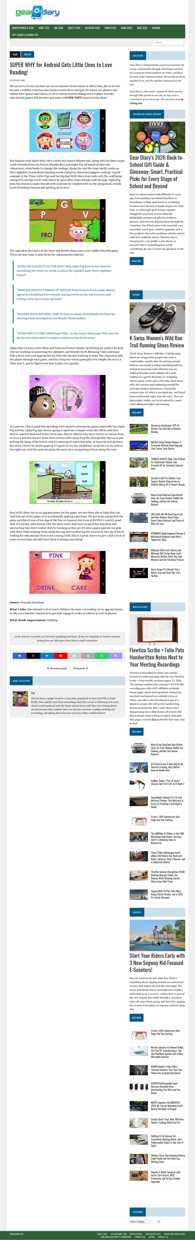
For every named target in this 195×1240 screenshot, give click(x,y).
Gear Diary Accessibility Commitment (116, 1237)
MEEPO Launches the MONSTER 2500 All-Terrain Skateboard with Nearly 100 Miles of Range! (167, 1106)
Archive (152, 1237)
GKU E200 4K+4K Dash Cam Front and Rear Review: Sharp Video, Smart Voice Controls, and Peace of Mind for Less (167, 519)
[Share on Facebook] (20, 656)
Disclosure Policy (153, 1234)
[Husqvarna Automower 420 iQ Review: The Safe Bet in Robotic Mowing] (139, 432)
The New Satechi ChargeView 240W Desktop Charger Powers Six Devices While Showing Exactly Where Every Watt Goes (168, 876)
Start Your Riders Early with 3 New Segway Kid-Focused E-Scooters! (157, 962)
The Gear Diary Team (118, 1234)
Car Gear (58, 28)
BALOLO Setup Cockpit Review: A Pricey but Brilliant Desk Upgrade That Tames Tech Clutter (166, 445)
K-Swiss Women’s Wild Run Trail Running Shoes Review (157, 341)
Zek (23, 80)
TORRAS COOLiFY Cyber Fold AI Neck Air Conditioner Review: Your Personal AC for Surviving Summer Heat (168, 463)
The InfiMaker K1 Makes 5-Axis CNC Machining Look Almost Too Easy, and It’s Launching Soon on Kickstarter (167, 838)
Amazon (61, 254)
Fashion (156, 28)
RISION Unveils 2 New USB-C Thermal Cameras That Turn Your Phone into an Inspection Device (166, 1070)
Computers (110, 28)
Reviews (136, 294)
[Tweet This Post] (33, 656)
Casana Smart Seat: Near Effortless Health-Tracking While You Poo (167, 1120)
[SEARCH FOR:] (168, 42)
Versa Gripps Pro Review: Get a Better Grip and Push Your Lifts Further (166, 573)
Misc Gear (142, 28)
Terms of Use (140, 1237)
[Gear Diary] (37, 12)
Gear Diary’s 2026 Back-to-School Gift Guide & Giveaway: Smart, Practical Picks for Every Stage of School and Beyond (157, 171)
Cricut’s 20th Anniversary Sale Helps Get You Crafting (165, 818)
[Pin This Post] (60, 656)
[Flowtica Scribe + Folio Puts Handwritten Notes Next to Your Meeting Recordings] (157, 643)
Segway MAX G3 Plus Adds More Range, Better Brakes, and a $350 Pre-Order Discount (167, 894)
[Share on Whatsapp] (102, 656)
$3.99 (96, 520)
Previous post (58, 668)
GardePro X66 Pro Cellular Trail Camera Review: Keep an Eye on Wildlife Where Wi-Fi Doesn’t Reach (168, 481)
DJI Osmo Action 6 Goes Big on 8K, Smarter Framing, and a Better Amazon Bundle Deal (167, 767)
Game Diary (126, 28)
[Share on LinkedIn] (47, 656)
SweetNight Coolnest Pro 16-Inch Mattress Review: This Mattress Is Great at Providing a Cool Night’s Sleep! (167, 802)
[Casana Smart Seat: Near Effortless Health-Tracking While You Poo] (139, 1126)
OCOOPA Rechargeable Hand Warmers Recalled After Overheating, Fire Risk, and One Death (165, 1088)
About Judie (102, 1234)
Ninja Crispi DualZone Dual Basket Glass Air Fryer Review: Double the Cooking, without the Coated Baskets (167, 499)
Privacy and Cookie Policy (174, 1234)
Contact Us (163, 1237)
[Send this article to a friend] (74, 656)
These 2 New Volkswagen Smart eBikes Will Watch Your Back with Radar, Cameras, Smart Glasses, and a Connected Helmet (168, 857)
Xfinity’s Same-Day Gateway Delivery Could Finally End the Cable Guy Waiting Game (168, 1159)
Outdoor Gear (92, 28)
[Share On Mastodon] (115, 656)
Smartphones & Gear (23, 28)
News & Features (140, 606)
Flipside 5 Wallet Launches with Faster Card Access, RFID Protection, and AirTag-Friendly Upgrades (165, 1176)
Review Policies (136, 1234)
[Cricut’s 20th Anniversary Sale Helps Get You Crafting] (139, 823)
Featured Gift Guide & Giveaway (147, 114)
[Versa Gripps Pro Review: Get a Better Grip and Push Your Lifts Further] (139, 576)
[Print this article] (88, 656)
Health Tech (74, 28)
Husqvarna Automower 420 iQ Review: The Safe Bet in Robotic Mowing (166, 429)
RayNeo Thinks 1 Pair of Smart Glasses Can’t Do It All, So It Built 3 (167, 782)
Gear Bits (137, 912)
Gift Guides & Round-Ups (25, 35)
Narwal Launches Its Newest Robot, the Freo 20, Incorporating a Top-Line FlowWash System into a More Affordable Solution (167, 1052)
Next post (79, 668)
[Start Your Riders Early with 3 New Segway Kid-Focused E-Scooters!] (157, 949)
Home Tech (44, 28)
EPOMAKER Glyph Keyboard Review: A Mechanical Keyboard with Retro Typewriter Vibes (168, 537)
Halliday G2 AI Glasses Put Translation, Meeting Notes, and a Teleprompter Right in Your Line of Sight (167, 1140)
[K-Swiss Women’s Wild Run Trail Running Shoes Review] (157, 331)
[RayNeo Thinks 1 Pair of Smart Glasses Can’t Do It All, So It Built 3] (139, 787)
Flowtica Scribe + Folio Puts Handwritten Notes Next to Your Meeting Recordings (157, 657)
